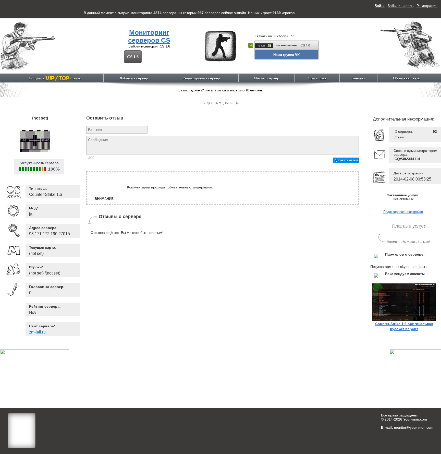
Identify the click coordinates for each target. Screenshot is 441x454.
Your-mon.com (415, 419)
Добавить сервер (134, 78)
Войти (380, 6)
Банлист (358, 78)
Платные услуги (409, 225)
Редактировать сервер (201, 78)
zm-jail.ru (37, 332)
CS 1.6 (133, 57)
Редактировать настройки (403, 212)
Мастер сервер (266, 78)
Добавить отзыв (346, 160)
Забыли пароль (400, 6)
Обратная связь (406, 78)
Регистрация (426, 6)
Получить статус (55, 78)
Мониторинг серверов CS (149, 36)
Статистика (317, 78)
